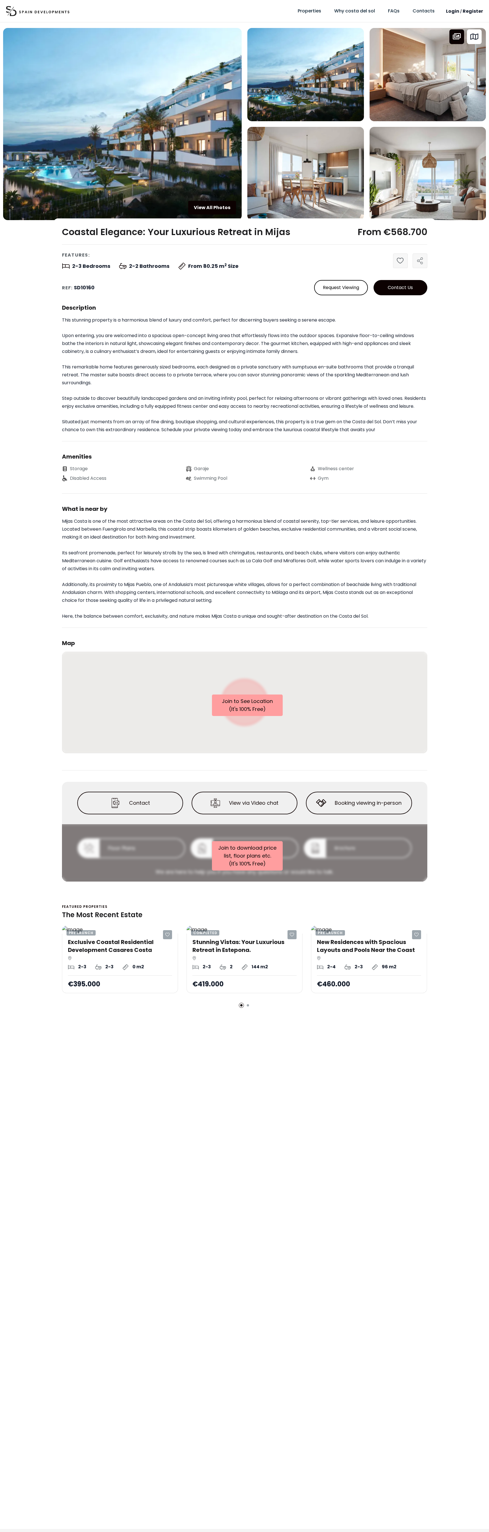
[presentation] (457, 37)
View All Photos (212, 207)
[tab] (456, 36)
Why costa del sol (354, 11)
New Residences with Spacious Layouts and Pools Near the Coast (366, 946)
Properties (309, 11)
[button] (241, 1005)
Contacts (424, 11)
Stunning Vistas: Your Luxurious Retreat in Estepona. (238, 946)
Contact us (400, 287)
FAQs (394, 11)
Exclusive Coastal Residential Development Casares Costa (111, 946)
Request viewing (341, 287)
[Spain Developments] (37, 11)
